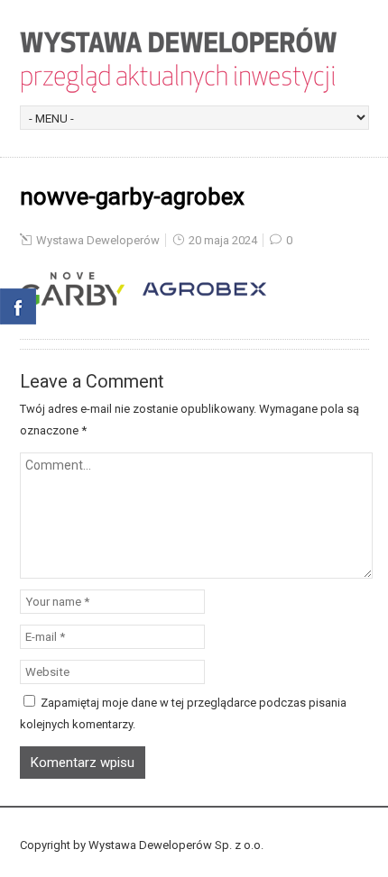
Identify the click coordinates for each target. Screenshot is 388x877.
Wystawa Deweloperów (98, 240)
